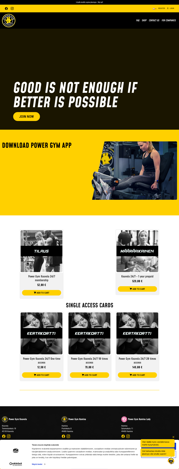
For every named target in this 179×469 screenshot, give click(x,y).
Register (161, 8)
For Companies (169, 20)
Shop (144, 20)
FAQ (137, 20)
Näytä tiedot (37, 464)
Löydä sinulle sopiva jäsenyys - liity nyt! (89, 2)
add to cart (42, 292)
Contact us (154, 20)
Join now (26, 117)
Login (172, 8)
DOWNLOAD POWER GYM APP (36, 146)
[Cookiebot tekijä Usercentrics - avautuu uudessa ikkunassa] (15, 464)
